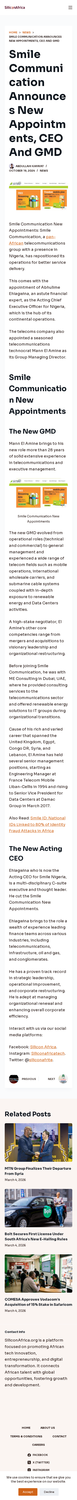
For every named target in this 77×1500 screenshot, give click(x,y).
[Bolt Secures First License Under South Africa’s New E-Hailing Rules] (39, 1208)
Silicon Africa (43, 1047)
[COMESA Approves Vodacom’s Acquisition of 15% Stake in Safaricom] (39, 1273)
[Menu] (70, 7)
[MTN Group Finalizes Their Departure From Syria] (39, 1142)
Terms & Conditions (26, 1436)
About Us (47, 1427)
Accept (28, 1492)
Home (26, 1427)
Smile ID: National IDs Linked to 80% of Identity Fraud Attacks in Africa (37, 824)
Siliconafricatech (48, 1053)
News (44, 170)
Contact (59, 1436)
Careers (38, 1444)
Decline (49, 1492)
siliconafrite (41, 1060)
